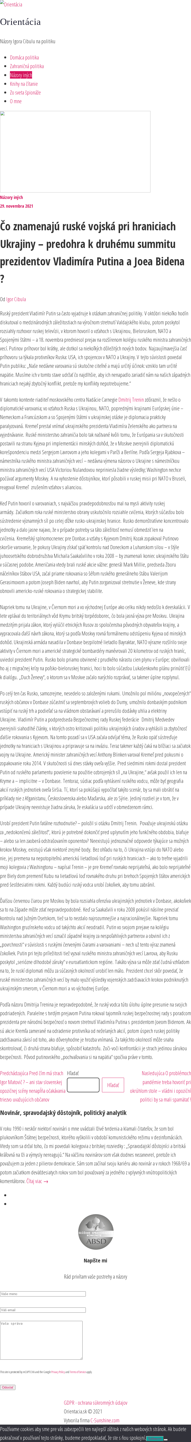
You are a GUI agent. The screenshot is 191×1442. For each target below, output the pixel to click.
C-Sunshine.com (105, 1420)
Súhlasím (155, 1439)
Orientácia (20, 21)
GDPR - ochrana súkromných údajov (95, 1402)
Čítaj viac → (37, 1181)
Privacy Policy (58, 1372)
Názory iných (21, 75)
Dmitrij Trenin (131, 399)
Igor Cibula (16, 299)
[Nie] (166, 1440)
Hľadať (73, 1073)
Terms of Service (78, 1372)
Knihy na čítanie (24, 83)
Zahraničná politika (27, 66)
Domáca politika (24, 57)
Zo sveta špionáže (25, 92)
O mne (16, 101)
